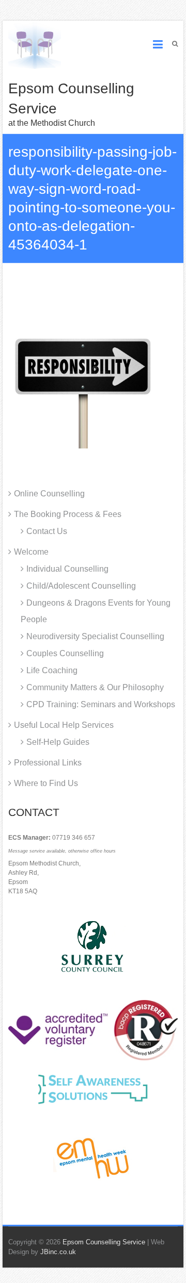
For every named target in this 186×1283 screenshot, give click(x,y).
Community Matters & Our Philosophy (95, 687)
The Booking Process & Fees (67, 514)
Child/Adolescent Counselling (81, 585)
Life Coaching (52, 670)
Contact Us (46, 531)
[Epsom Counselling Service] (34, 45)
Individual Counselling (67, 568)
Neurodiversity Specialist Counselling (95, 636)
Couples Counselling (65, 653)
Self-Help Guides (57, 742)
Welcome (31, 551)
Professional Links (48, 762)
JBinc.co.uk (58, 1252)
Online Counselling (49, 493)
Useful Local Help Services (64, 725)
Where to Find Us (46, 783)
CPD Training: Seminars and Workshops (100, 704)
